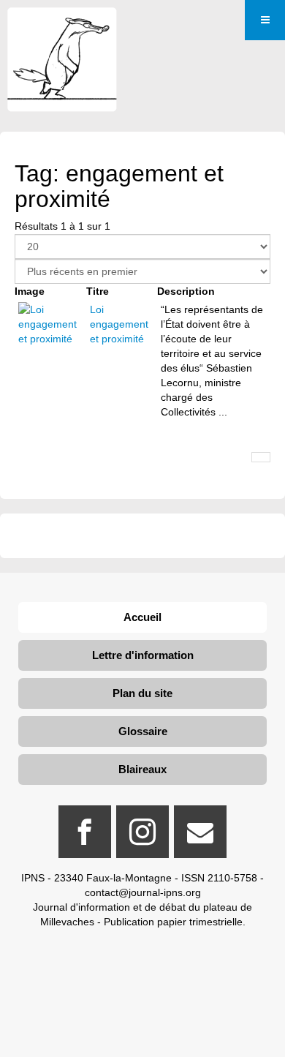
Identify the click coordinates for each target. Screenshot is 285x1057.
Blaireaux (142, 769)
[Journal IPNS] (62, 27)
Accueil (142, 617)
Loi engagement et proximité (119, 324)
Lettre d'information (143, 655)
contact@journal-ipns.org (143, 892)
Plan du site (142, 693)
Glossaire (142, 731)
